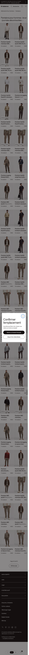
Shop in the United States (13, 337)
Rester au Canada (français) (14, 332)
